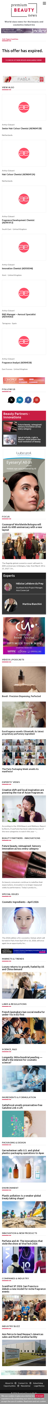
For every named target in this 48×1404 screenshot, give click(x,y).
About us (9, 1383)
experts (9, 575)
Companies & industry (15, 1278)
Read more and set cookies (35, 1401)
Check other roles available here (24, 60)
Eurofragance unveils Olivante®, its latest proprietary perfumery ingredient (23, 732)
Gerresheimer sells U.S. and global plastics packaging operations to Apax (23, 1151)
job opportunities (10, 39)
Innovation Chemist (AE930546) (17, 268)
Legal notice (39, 1386)
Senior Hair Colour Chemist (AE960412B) (22, 128)
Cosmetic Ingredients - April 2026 (20, 902)
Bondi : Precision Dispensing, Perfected (21, 696)
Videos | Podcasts (13, 659)
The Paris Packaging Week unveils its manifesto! (20, 770)
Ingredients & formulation (19, 1097)
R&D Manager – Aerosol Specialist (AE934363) (19, 315)
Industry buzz (11, 1326)
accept (40, 1396)
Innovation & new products (19, 1233)
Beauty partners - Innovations (16, 415)
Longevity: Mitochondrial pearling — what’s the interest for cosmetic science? (22, 1060)
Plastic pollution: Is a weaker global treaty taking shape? (21, 1197)
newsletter (26, 1386)
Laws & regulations (14, 1004)
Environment (10, 1187)
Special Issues (10, 894)
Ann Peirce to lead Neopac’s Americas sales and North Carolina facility (22, 1335)
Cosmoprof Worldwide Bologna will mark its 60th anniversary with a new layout (22, 527)
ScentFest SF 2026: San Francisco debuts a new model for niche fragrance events (24, 1289)
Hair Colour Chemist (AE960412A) (18, 174)
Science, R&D (9, 1049)
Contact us (23, 1383)
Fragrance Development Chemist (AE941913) (18, 221)
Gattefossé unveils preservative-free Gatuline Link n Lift (22, 1106)
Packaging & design (14, 1142)
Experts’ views (11, 782)
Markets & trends (13, 958)
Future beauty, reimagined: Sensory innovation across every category (21, 847)
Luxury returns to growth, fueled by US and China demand (23, 968)
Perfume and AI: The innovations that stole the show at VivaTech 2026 (22, 1242)
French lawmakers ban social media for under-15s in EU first (23, 1013)
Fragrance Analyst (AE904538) (17, 362)
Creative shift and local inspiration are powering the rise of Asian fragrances (23, 791)
